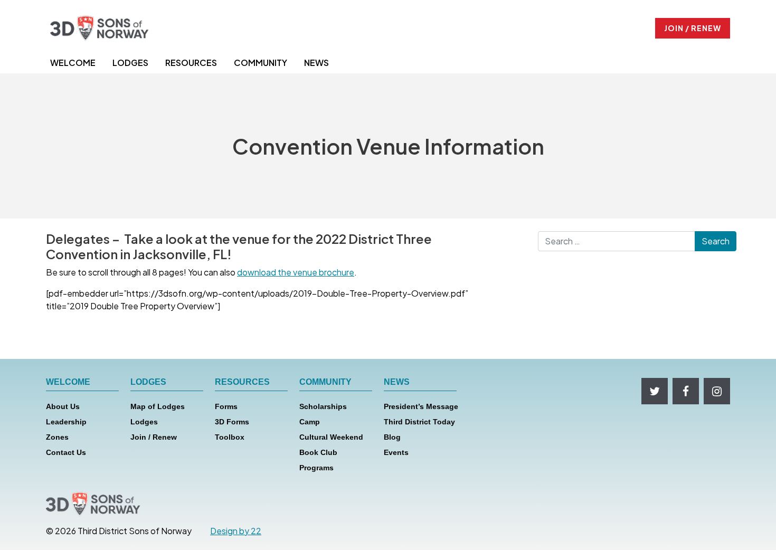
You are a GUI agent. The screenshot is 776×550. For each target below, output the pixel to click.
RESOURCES (191, 62)
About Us (63, 406)
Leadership (66, 422)
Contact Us (66, 452)
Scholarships (323, 406)
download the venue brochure (295, 272)
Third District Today (419, 422)
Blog (392, 437)
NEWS (316, 62)
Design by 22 (235, 530)
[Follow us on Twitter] (654, 391)
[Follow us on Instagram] (717, 391)
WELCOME (73, 62)
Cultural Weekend (331, 437)
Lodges (144, 422)
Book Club (318, 452)
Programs (316, 467)
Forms (226, 406)
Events (396, 452)
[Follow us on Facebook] (686, 391)
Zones (57, 437)
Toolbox (229, 437)
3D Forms (232, 422)
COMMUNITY (260, 62)
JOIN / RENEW (692, 28)
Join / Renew (153, 437)
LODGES (130, 62)
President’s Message (421, 406)
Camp (309, 422)
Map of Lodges (157, 406)
